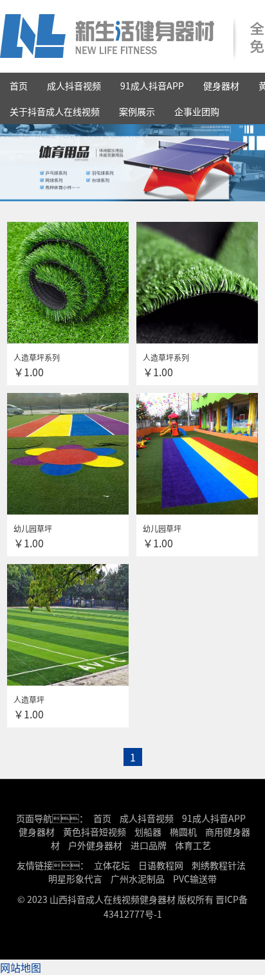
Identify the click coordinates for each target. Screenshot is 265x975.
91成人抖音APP (152, 85)
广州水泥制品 (138, 878)
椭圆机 (183, 831)
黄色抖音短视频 (94, 831)
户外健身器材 (95, 845)
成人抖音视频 (74, 85)
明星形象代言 (75, 878)
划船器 (147, 831)
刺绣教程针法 (219, 865)
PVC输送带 (195, 878)
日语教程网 (161, 865)
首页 (19, 85)
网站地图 (20, 967)
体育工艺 (193, 845)
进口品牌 (149, 845)
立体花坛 (112, 865)
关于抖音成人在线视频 (55, 111)
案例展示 (137, 111)
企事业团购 (196, 111)
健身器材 (221, 85)
